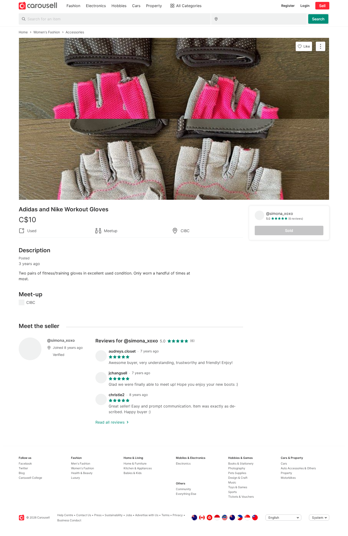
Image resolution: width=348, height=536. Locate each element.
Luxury (75, 477)
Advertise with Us (146, 515)
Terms (165, 515)
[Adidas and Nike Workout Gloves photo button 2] (174, 159)
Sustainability (114, 515)
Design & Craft (237, 477)
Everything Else (186, 494)
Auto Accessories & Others (298, 468)
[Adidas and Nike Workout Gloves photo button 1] (174, 78)
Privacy (178, 515)
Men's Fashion (80, 463)
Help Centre (65, 515)
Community (183, 489)
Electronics (183, 463)
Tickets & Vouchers (241, 496)
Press (98, 515)
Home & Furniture (135, 463)
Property (286, 473)
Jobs (129, 515)
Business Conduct (69, 520)
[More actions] (320, 46)
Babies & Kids (133, 473)
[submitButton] (318, 19)
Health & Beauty (82, 473)
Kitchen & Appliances (138, 468)
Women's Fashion (82, 468)
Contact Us (83, 515)
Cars (284, 463)
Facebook (25, 463)
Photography (236, 468)
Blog (22, 473)
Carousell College (30, 477)
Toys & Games (237, 487)
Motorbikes (288, 477)
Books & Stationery (241, 463)
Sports (232, 492)
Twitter (23, 468)
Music (232, 482)
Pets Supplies (237, 473)
